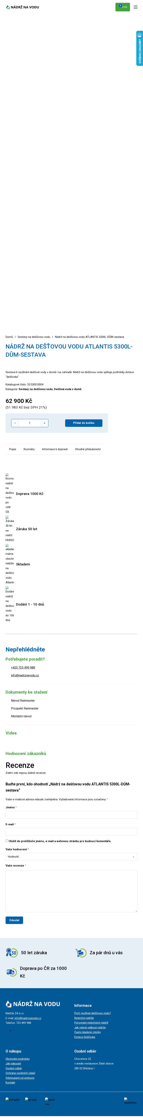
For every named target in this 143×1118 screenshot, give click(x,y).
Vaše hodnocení (17, 849)
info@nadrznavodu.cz (25, 675)
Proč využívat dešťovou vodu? (92, 1013)
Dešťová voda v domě (67, 389)
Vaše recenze (16, 865)
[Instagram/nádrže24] (14, 1030)
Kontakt (10, 1082)
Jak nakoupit (13, 1063)
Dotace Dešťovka (84, 1037)
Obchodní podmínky (18, 1059)
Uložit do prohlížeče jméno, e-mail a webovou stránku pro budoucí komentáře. (60, 841)
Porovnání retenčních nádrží (91, 1022)
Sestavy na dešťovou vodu (34, 337)
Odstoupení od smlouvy (20, 1078)
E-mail (11, 824)
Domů (9, 337)
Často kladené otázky (87, 1032)
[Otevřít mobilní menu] (135, 7)
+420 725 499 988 (23, 667)
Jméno (11, 807)
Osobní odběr (14, 1068)
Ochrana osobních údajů (20, 1073)
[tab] (13, 449)
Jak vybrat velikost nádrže (90, 1027)
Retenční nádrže (84, 1018)
